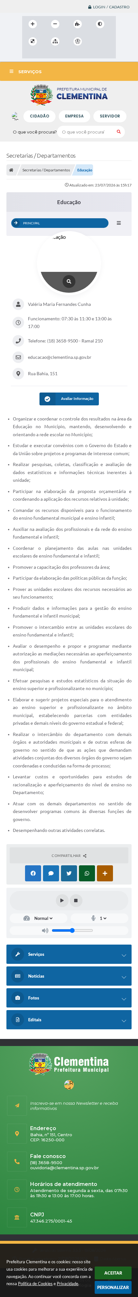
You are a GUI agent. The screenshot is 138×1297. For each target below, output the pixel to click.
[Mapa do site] (55, 41)
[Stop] (76, 900)
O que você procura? (35, 131)
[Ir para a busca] (42, 54)
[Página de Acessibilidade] (77, 41)
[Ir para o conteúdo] (96, 41)
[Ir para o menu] (28, 54)
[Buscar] (118, 131)
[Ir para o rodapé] (56, 54)
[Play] (62, 900)
